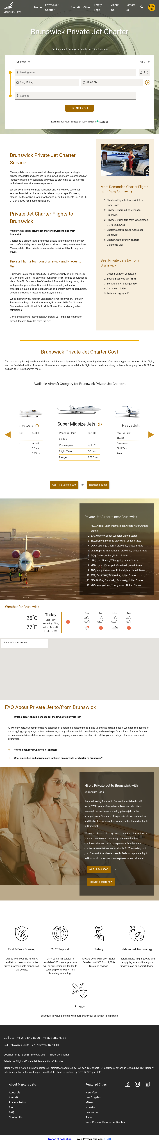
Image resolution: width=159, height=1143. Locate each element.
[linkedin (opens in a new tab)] (147, 1085)
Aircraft (75, 7)
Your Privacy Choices (89, 1139)
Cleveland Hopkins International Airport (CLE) (34, 316)
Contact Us (130, 7)
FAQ (11, 1112)
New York (91, 1092)
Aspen (89, 1117)
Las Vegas (92, 1112)
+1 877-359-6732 (54, 1038)
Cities (86, 7)
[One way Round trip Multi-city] (20, 62)
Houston (91, 1107)
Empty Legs (98, 7)
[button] (79, 717)
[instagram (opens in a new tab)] (137, 1085)
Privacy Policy (17, 1102)
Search (82, 108)
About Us (115, 7)
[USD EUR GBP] (144, 62)
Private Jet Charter (52, 7)
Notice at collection (60, 1139)
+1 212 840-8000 (28, 1038)
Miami (89, 1102)
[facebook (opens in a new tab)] (127, 1085)
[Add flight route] (147, 82)
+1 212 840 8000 (98, 869)
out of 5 (73, 121)
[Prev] (16, 435)
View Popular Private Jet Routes (105, 1122)
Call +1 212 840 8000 (64, 484)
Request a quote (98, 484)
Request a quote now (100, 881)
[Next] (142, 435)
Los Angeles (93, 1097)
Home (38, 7)
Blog (11, 1107)
